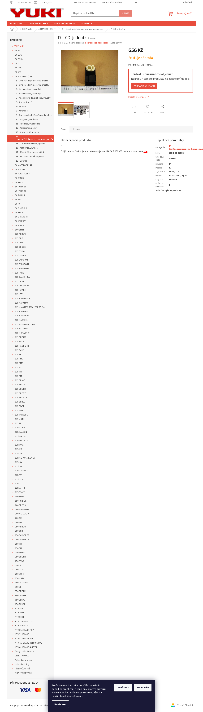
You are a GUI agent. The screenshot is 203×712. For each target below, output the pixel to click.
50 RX (17, 204)
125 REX (18, 354)
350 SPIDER (20, 591)
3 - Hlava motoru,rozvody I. (28, 89)
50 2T (17, 50)
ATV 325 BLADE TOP (24, 630)
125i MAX (19, 445)
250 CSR (19, 531)
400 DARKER (20, 595)
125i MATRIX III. (22, 440)
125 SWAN (20, 406)
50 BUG (18, 55)
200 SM (18, 522)
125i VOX (19, 479)
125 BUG (19, 238)
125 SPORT (20, 393)
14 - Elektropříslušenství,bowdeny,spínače (34, 138)
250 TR (18, 544)
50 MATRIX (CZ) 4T (23, 76)
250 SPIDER (20, 556)
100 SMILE (19, 229)
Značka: (116, 42)
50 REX (18, 199)
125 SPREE (20, 401)
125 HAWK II (20, 290)
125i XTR (19, 483)
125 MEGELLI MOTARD (25, 324)
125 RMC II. (20, 363)
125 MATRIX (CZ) (22, 311)
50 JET (18, 72)
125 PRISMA (20, 337)
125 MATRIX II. (21, 320)
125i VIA (18, 475)
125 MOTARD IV (22, 333)
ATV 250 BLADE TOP (24, 621)
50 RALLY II (20, 195)
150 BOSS (19, 496)
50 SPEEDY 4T (21, 216)
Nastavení (60, 704)
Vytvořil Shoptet (185, 705)
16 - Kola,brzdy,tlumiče (27, 148)
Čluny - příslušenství (24, 651)
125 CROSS (20, 247)
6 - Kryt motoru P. (24, 102)
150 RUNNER (20, 501)
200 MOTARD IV (22, 513)
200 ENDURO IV (22, 509)
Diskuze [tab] (76, 129)
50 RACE (19, 182)
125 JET (19, 294)
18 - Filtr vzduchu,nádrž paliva (30, 156)
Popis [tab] (63, 129)
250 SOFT (19, 574)
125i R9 (18, 449)
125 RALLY (19, 350)
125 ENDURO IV (22, 268)
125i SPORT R (21, 470)
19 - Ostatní (21, 161)
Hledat (125, 13)
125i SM (18, 462)
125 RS (18, 367)
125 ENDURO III (22, 264)
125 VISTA (19, 419)
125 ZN (18, 423)
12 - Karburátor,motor (26, 128)
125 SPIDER (20, 389)
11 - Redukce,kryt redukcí (28, 123)
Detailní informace (137, 97)
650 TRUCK (20, 604)
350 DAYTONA (21, 582)
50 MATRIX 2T (21, 169)
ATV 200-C (20, 612)
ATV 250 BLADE (22, 625)
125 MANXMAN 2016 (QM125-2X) (30, 307)
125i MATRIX (20, 436)
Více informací (74, 696)
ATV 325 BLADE (22, 634)
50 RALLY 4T (20, 191)
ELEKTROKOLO (22, 655)
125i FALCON (21, 432)
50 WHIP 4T (20, 225)
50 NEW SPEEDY (22, 173)
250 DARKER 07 (22, 535)
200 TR (18, 518)
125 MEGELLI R (21, 328)
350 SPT (19, 587)
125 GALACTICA (22, 277)
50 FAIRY (19, 59)
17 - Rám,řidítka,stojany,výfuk (30, 152)
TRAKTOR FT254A (23, 673)
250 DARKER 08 (22, 539)
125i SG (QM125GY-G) (25, 458)
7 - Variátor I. (22, 106)
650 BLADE (20, 599)
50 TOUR (19, 212)
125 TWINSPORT (23, 414)
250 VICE (19, 569)
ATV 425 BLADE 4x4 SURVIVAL (28, 643)
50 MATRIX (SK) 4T (23, 165)
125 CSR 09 (20, 255)
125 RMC (19, 358)
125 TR (18, 371)
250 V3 (18, 565)
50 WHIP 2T (20, 221)
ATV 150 (19, 608)
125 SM (18, 376)
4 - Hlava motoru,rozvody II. (29, 93)
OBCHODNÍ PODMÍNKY (112, 2)
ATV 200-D (20, 617)
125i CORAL (20, 427)
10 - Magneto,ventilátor (27, 119)
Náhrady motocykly (24, 660)
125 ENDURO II (21, 259)
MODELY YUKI (18, 46)
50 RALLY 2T (20, 186)
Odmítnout (123, 687)
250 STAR (19, 561)
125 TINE (19, 410)
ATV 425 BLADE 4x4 (24, 638)
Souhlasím (143, 687)
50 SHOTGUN (21, 208)
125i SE (18, 453)
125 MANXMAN (21, 303)
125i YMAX (20, 492)
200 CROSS (20, 505)
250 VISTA (19, 578)
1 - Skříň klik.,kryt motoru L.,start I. (32, 80)
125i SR (18, 466)
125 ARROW (20, 234)
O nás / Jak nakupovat (85, 2)
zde (145, 151)
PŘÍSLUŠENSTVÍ (22, 668)
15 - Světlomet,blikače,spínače (31, 143)
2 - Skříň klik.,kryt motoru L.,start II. (32, 85)
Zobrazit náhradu (144, 86)
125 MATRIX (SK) (22, 315)
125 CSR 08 (20, 251)
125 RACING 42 (22, 346)
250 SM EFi (20, 552)
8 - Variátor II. (22, 110)
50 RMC (18, 67)
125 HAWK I (20, 281)
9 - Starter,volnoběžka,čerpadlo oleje (34, 115)
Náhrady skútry (22, 664)
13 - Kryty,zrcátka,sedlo (27, 132)
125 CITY (19, 242)
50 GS (18, 63)
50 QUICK (19, 178)
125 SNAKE (20, 380)
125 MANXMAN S (22, 298)
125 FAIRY (19, 272)
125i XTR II (20, 488)
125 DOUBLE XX (22, 285)
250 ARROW (20, 526)
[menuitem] (16, 23)
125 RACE (19, 341)
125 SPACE (20, 384)
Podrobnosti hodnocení (96, 42)
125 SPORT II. (21, 397)
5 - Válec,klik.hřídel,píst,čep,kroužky (33, 98)
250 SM (18, 548)
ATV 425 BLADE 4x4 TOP (26, 647)
